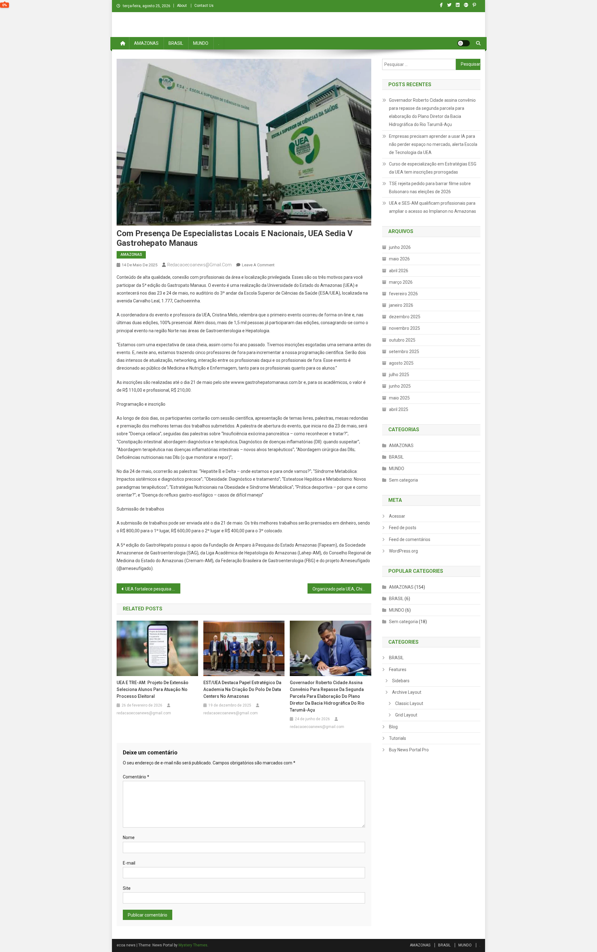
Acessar (397, 516)
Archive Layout (406, 692)
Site (127, 888)
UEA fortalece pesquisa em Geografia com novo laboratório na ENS (152, 588)
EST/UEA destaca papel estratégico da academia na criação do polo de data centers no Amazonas (242, 689)
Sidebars (401, 680)
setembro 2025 (404, 351)
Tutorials (397, 738)
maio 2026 (399, 258)
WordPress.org (403, 550)
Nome (129, 837)
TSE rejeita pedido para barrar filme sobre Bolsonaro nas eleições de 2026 (430, 187)
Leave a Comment (258, 265)
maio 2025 (399, 397)
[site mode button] (463, 43)
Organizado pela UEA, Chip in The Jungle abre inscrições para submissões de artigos (341, 588)
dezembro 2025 (404, 316)
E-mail (129, 863)
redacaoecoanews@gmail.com (199, 264)
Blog (393, 726)
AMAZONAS (146, 43)
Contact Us (204, 5)
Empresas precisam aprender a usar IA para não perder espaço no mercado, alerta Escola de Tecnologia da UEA (433, 144)
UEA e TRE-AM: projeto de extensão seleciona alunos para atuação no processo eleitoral (152, 689)
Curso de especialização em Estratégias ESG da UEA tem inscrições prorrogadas (432, 168)
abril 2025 (398, 409)
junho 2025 (400, 386)
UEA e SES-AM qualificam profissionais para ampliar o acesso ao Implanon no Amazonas (432, 207)
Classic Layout (409, 703)
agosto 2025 (401, 363)
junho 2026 (400, 247)
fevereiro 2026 (403, 293)
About (182, 5)
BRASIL (176, 43)
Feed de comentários (409, 539)
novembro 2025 (404, 328)
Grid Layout (406, 714)
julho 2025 (399, 374)
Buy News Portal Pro (409, 749)
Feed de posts (402, 527)
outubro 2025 (402, 340)
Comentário (136, 776)
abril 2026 (398, 270)
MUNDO (200, 43)
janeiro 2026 (401, 305)
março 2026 (401, 282)
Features (397, 669)
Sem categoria (403, 480)
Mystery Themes (192, 945)
